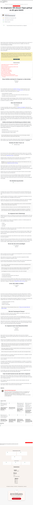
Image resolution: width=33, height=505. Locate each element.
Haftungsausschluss (20, 486)
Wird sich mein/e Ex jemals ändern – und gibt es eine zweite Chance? (4, 420)
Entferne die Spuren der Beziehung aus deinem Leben (9, 66)
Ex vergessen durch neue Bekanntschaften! (8, 74)
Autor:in (4, 76)
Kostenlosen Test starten (16, 498)
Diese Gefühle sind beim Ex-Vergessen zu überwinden (9, 64)
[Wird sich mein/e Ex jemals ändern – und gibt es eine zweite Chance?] (4, 416)
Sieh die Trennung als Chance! (6, 73)
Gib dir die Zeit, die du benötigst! (6, 71)
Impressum (25, 486)
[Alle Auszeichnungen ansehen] (7, 463)
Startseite (7, 4)
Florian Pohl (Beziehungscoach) (10, 390)
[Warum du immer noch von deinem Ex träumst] (12, 405)
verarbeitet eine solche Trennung (19, 281)
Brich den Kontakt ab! (4, 65)
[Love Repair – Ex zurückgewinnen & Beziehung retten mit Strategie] (6, 2)
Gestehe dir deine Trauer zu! (5, 67)
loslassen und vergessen (21, 107)
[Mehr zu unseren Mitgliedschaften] (11, 454)
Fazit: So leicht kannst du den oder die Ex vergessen (9, 75)
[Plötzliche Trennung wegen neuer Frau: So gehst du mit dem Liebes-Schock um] (20, 416)
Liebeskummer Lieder (9, 155)
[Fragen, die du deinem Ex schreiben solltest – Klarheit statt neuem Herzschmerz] (4, 405)
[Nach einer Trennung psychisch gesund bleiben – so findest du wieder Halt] (20, 405)
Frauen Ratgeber (11, 4)
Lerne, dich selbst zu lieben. (5, 72)
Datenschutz (15, 486)
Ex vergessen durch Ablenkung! (6, 70)
